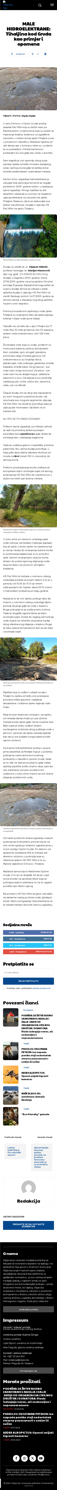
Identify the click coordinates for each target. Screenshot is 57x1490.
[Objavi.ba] (19, 5)
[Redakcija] (28, 1187)
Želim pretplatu (28, 981)
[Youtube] (41, 1458)
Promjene (28, 1010)
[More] (45, 54)
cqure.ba (28, 1485)
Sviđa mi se (46, 932)
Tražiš (26, 1043)
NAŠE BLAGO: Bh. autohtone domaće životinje (33, 1096)
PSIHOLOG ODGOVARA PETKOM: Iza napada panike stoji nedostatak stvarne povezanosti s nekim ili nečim (36, 1055)
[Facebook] (16, 1458)
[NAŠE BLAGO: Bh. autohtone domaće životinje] (10, 1095)
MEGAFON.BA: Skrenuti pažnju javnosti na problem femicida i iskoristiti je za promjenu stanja (41, 1157)
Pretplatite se (44, 952)
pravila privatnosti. (42, 988)
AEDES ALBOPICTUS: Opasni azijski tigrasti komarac (34, 1076)
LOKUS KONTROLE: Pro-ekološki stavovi (14, 1151)
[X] (32, 1458)
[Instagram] (24, 1458)
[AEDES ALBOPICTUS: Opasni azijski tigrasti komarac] (10, 1075)
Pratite (48, 939)
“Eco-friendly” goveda (35, 1114)
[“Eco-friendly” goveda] (10, 1116)
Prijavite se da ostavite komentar (28, 1225)
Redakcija (28, 1201)
